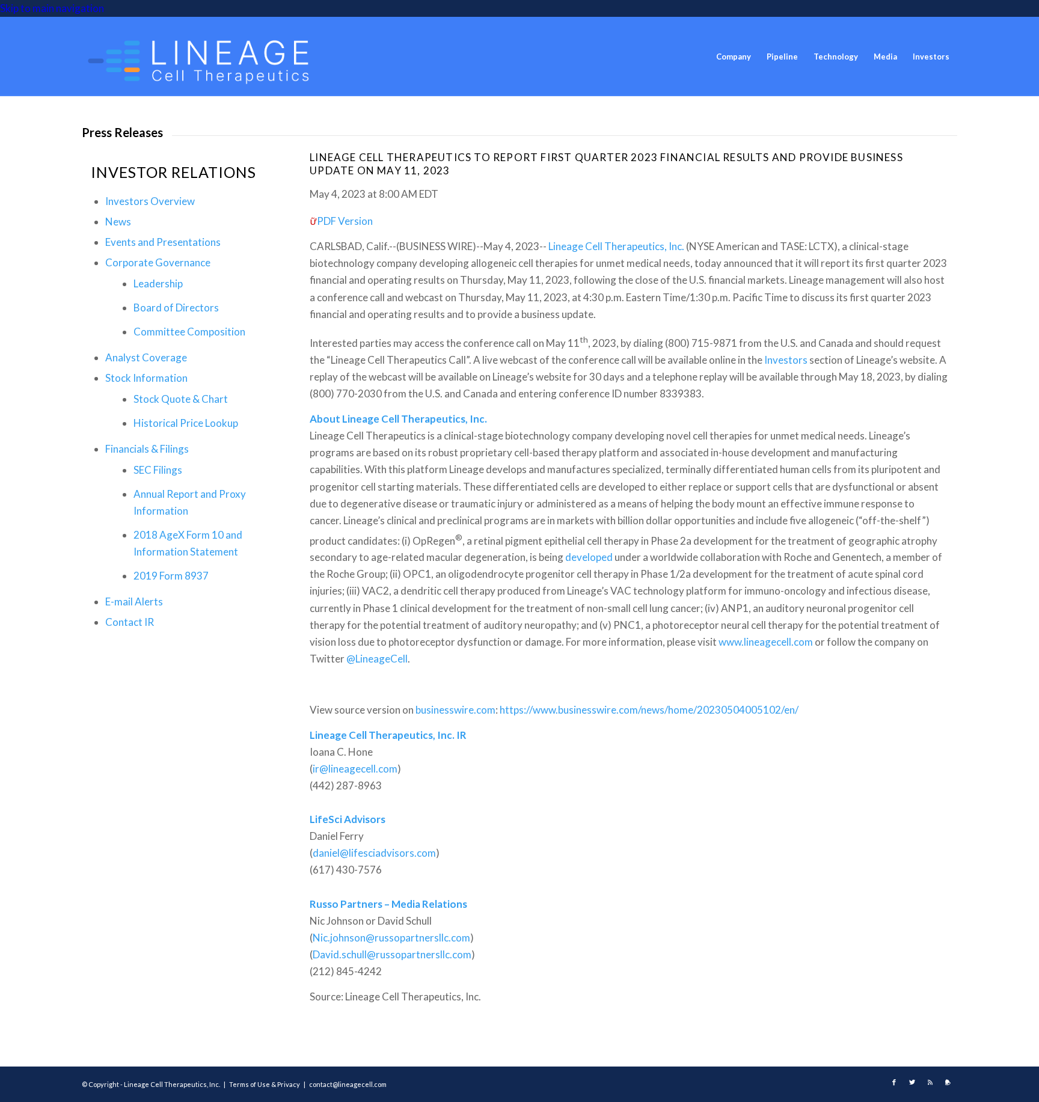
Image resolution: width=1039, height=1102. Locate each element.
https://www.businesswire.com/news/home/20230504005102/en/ (649, 709)
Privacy (288, 1084)
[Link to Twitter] (912, 1082)
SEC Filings (157, 470)
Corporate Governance (157, 262)
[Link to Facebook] (894, 1082)
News (118, 221)
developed (589, 557)
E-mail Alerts (134, 601)
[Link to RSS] (930, 1082)
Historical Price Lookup (185, 423)
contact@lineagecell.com (348, 1084)
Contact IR (129, 622)
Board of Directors (176, 307)
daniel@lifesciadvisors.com (374, 852)
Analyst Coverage (146, 357)
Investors (786, 360)
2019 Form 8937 (171, 575)
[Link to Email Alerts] (948, 1082)
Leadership (158, 283)
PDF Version (345, 221)
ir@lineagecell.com (355, 768)
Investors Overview (150, 201)
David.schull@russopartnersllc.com (392, 954)
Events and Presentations (163, 242)
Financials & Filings (147, 448)
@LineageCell (377, 658)
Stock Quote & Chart (180, 399)
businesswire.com (455, 709)
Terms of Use (249, 1084)
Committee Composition (189, 331)
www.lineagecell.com (766, 641)
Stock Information (146, 378)
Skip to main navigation (52, 8)
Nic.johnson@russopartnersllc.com (391, 937)
